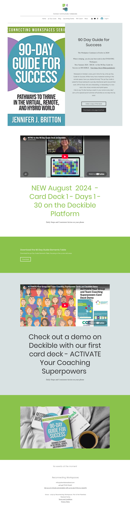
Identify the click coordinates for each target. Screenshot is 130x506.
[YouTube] (95, 19)
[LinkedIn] (92, 19)
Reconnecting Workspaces (65, 477)
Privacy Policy (65, 501)
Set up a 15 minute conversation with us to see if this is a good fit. (65, 488)
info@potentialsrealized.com (65, 482)
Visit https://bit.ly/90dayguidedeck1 (102, 68)
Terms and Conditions (65, 499)
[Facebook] (98, 19)
